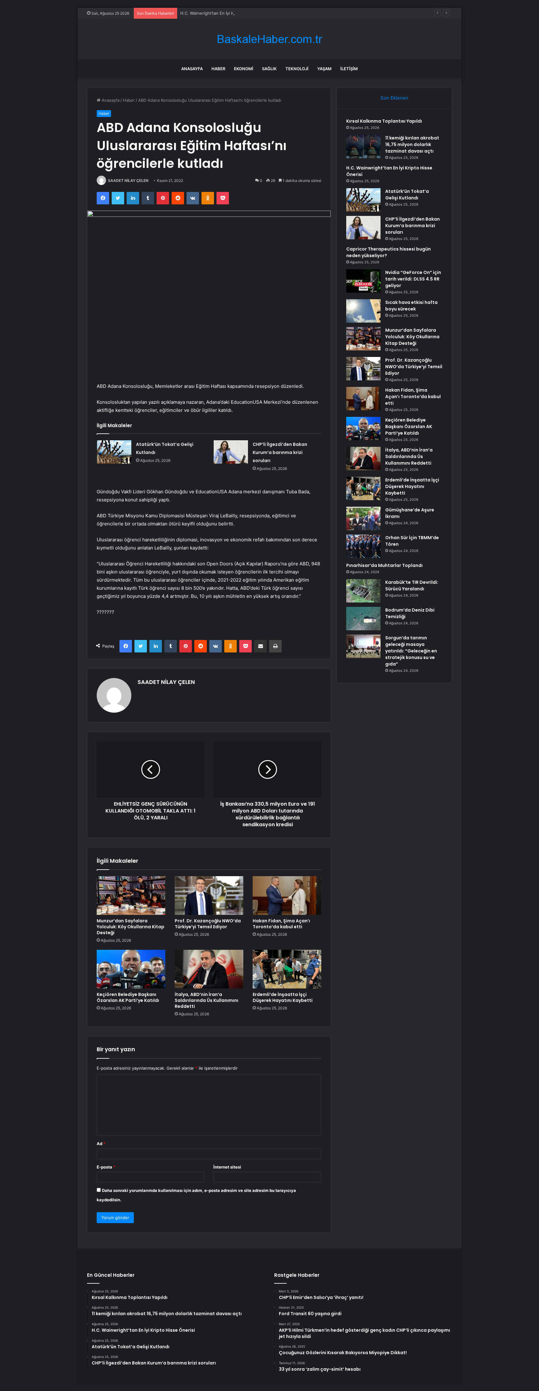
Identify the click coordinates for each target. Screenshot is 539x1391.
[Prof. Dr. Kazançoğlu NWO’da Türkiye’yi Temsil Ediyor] (209, 895)
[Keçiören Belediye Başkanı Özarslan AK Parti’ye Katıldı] (131, 969)
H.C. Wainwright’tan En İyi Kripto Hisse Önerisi (225, 13)
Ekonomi (243, 68)
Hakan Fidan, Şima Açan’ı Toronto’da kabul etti (281, 924)
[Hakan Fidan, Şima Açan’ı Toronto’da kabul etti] (287, 895)
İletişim (349, 68)
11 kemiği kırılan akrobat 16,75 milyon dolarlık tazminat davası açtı (412, 144)
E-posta (106, 1166)
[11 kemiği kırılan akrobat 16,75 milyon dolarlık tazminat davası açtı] (363, 146)
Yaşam (324, 68)
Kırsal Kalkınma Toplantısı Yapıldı (384, 121)
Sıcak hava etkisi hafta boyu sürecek (411, 305)
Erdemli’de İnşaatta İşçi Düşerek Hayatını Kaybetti (283, 997)
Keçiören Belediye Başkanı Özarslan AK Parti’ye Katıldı (128, 997)
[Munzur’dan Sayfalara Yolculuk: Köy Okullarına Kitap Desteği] (131, 895)
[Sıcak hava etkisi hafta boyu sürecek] (363, 311)
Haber (218, 68)
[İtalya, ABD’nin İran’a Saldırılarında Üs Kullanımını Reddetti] (209, 969)
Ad (101, 1143)
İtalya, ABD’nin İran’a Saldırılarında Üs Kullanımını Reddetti (206, 1000)
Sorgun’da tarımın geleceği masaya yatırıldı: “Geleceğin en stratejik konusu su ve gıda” (411, 651)
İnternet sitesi (227, 1166)
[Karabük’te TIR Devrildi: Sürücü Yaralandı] (363, 591)
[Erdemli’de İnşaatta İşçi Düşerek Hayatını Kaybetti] (287, 969)
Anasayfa (192, 68)
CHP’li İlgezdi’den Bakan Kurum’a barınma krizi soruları (280, 452)
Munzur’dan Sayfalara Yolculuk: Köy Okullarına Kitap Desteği (130, 927)
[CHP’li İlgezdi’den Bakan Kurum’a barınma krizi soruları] (231, 452)
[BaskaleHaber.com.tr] (269, 39)
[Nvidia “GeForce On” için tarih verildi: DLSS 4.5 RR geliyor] (363, 281)
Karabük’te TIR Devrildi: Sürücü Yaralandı (411, 585)
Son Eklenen (394, 98)
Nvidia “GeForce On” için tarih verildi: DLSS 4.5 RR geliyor (413, 279)
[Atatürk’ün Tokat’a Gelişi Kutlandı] (114, 452)
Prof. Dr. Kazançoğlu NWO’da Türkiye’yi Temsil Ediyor (208, 924)
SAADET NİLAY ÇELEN (128, 180)
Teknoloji (296, 68)
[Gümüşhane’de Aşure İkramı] (363, 518)
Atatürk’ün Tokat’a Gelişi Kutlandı (407, 194)
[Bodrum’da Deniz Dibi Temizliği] (363, 618)
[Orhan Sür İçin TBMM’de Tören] (363, 546)
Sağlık (269, 68)
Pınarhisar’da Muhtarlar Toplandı (384, 565)
